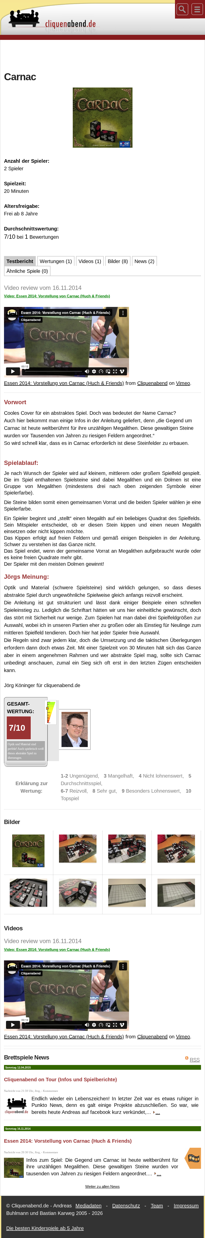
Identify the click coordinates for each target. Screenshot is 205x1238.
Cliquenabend (152, 383)
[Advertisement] (103, 55)
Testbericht (19, 261)
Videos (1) (89, 261)
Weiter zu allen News (102, 1186)
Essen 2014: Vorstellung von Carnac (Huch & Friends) (64, 383)
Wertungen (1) (56, 261)
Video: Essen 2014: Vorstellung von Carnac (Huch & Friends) (57, 296)
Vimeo (183, 383)
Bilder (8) (118, 261)
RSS (195, 1059)
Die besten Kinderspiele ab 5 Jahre (45, 1228)
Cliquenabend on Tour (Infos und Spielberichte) (60, 1079)
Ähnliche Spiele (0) (27, 271)
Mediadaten (89, 1205)
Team (157, 1205)
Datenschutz (126, 1205)
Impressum (186, 1205)
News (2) (144, 261)
